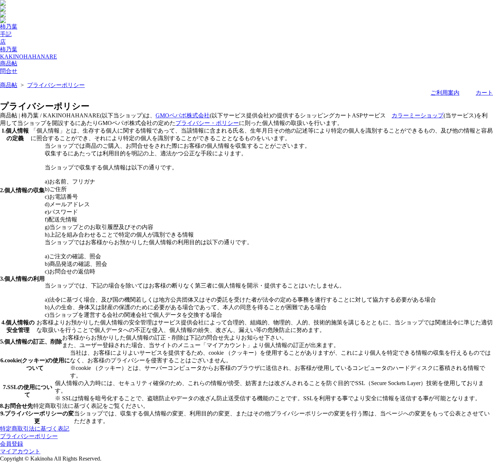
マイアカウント (20, 451)
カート (484, 93)
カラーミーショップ (418, 115)
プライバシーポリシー (56, 85)
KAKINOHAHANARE (28, 56)
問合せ (8, 71)
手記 (6, 34)
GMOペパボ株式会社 (183, 115)
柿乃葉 (8, 26)
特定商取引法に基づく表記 (34, 429)
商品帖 (8, 63)
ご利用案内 (445, 93)
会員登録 (11, 444)
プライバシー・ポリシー (207, 123)
